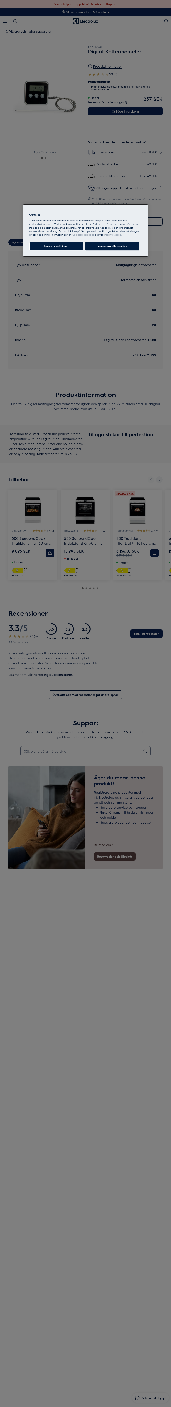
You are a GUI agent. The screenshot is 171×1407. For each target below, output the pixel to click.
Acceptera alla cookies (112, 246)
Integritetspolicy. (113, 234)
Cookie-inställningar (56, 246)
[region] (85, 230)
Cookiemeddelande (83, 234)
